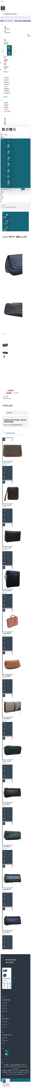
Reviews (9, 412)
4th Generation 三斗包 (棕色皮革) (7, 462)
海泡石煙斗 (8, 159)
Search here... (3, 189)
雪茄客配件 (8, 146)
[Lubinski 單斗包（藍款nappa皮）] (5, 970)
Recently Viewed (10, 959)
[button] (4, 1085)
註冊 (11, 425)
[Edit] (1, 17)
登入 (6, 425)
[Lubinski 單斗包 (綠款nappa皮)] (12, 835)
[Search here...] (2, 137)
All (8, 141)
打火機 (8, 176)
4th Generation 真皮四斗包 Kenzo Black (7, 590)
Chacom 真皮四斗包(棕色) (7, 633)
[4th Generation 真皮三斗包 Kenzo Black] (12, 536)
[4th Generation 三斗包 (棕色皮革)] (12, 451)
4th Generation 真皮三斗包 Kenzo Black (7, 548)
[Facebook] (7, 1051)
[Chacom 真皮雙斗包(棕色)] (12, 664)
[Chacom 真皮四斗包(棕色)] (12, 622)
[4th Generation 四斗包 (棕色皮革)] (12, 494)
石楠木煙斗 (8, 152)
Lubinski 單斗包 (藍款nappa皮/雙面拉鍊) (7, 932)
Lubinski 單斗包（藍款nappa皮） (10, 207)
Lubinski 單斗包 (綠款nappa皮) (7, 846)
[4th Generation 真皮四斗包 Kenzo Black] (12, 579)
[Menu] (2, 134)
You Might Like (10, 433)
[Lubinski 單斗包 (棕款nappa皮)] (12, 792)
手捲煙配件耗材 (8, 183)
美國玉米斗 (8, 165)
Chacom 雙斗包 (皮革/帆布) (7, 718)
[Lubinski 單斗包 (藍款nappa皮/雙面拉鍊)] (12, 920)
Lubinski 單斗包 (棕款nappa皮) (7, 804)
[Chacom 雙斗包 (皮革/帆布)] (12, 707)
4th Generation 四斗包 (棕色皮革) (7, 505)
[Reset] (3, 8)
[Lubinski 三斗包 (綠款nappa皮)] (12, 750)
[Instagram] (7, 1054)
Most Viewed (9, 962)
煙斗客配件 (8, 171)
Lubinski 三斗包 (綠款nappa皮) (7, 761)
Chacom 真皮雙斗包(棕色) (7, 676)
